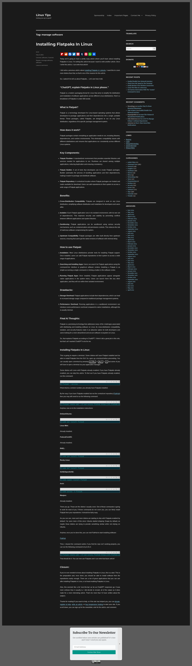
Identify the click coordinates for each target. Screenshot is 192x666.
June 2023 (131, 235)
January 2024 (132, 221)
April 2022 (131, 265)
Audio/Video (132, 162)
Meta (129, 175)
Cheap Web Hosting (132, 144)
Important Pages (121, 15)
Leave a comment (42, 65)
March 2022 (131, 267)
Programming (132, 181)
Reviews (130, 183)
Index (109, 15)
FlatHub (117, 393)
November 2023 (133, 225)
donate (117, 601)
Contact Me (135, 15)
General (38, 57)
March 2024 (131, 216)
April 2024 (131, 214)
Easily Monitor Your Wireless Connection (141, 85)
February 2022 (132, 269)
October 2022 (132, 252)
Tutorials (51, 57)
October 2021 (132, 277)
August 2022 (132, 256)
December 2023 (133, 223)
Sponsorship (99, 15)
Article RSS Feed (131, 146)
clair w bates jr (132, 110)
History (130, 173)
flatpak (38, 60)
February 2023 (132, 244)
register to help (65, 604)
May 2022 (131, 263)
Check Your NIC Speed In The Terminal (140, 83)
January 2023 (132, 246)
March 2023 (131, 242)
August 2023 (132, 231)
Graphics (130, 168)
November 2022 (133, 250)
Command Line (132, 164)
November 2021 (133, 275)
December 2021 (132, 273)
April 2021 (131, 290)
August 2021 (131, 281)
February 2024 (132, 219)
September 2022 (133, 254)
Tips (129, 192)
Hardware (131, 171)
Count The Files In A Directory (137, 88)
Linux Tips (43, 15)
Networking (131, 177)
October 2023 (132, 227)
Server (130, 187)
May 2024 (131, 212)
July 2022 (131, 258)
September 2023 (133, 229)
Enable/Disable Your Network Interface (140, 81)
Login (128, 141)
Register (128, 139)
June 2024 (131, 210)
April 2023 (131, 240)
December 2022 (133, 248)
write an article (77, 604)
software (39, 62)
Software (44, 57)
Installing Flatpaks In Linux (64, 44)
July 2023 (130, 233)
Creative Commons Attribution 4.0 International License (107, 665)
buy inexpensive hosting (94, 604)
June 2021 (131, 286)
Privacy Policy (150, 15)
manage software (47, 60)
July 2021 (130, 284)
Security (130, 185)
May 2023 (131, 237)
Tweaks (130, 196)
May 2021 (131, 288)
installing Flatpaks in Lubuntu (95, 70)
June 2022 (131, 261)
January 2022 (132, 271)
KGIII (37, 52)
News (129, 179)
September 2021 (133, 279)
